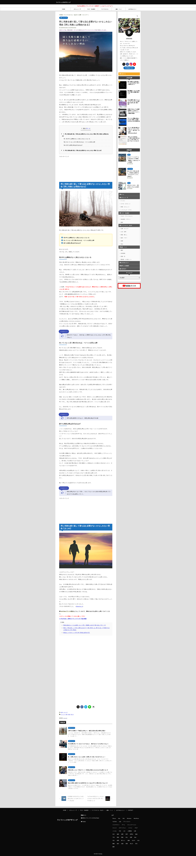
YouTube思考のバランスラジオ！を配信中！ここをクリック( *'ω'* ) (68, 6)
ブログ (136, 827)
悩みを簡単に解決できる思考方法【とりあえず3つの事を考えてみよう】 (88, 783)
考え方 (72, 714)
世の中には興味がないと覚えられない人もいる (77, 138)
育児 (136, 843)
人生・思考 (123, 231)
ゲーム (123, 824)
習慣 (127, 843)
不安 (120, 831)
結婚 (122, 843)
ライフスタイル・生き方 (126, 225)
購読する (123, 73)
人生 (124, 831)
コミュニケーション (131, 824)
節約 (118, 843)
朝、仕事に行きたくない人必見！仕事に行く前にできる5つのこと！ (87, 757)
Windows (129, 818)
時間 (118, 840)
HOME (63, 9)
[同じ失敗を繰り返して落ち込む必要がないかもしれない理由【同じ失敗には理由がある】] (85, 706)
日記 (122, 244)
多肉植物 (123, 253)
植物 (129, 840)
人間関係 (130, 831)
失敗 (69, 714)
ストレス (63, 714)
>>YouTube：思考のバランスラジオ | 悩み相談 (73, 618)
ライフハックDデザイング (63, 2)
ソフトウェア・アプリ (126, 210)
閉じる (88, 128)
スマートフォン (122, 827)
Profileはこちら (129, 68)
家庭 (118, 837)
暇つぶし (123, 840)
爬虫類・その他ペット (126, 259)
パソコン (123, 200)
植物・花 (123, 256)
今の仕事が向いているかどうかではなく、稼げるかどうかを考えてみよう (88, 744)
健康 (118, 834)
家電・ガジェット (125, 206)
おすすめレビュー (132, 9)
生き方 (133, 840)
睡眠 (114, 843)
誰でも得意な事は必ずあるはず (73, 145)
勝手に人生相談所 (125, 265)
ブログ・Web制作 (91, 9)
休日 (114, 834)
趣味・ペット (119, 9)
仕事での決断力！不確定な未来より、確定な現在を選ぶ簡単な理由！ (87, 730)
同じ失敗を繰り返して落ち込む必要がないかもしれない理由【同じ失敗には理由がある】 (85, 135)
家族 (122, 837)
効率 (127, 834)
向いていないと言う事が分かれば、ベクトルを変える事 (79, 142)
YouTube (115, 821)
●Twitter (83, 821)
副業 (122, 834)
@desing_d (79, 606)
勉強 (136, 834)
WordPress (136, 818)
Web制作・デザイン (126, 219)
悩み (135, 837)
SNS (124, 818)
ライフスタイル (104, 9)
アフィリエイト (126, 821)
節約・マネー (124, 237)
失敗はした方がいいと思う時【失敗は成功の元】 (76, 632)
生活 (138, 840)
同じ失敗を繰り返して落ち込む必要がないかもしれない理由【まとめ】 (82, 150)
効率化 (131, 834)
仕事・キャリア (64, 712)
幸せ (127, 837)
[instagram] (130, 64)
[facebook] (81, 706)
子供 (114, 837)
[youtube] (134, 64)
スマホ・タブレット (125, 203)
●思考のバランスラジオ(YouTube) (90, 818)
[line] (89, 706)
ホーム (122, 194)
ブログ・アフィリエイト (127, 216)
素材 (122, 222)
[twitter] (78, 706)
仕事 (66, 714)
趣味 (122, 250)
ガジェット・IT (77, 9)
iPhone (114, 818)
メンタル (115, 831)
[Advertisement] (85, 168)
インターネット (116, 824)
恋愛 (122, 241)
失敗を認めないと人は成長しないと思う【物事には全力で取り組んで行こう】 (84, 625)
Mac (119, 818)
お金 (120, 821)
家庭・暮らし (124, 234)
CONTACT (123, 269)
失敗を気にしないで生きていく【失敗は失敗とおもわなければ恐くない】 (88, 770)
